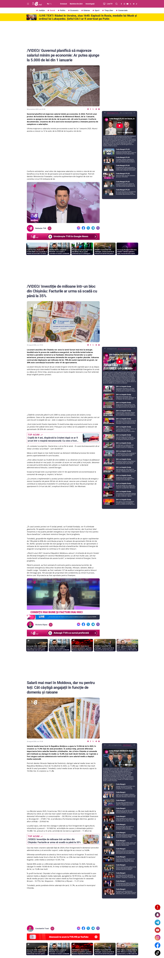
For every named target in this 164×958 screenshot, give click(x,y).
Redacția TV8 (40, 228)
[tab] (113, 113)
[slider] (63, 221)
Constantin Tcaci (42, 928)
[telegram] (96, 109)
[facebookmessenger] (88, 109)
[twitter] (93, 109)
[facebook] (90, 109)
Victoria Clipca (41, 625)
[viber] (99, 109)
